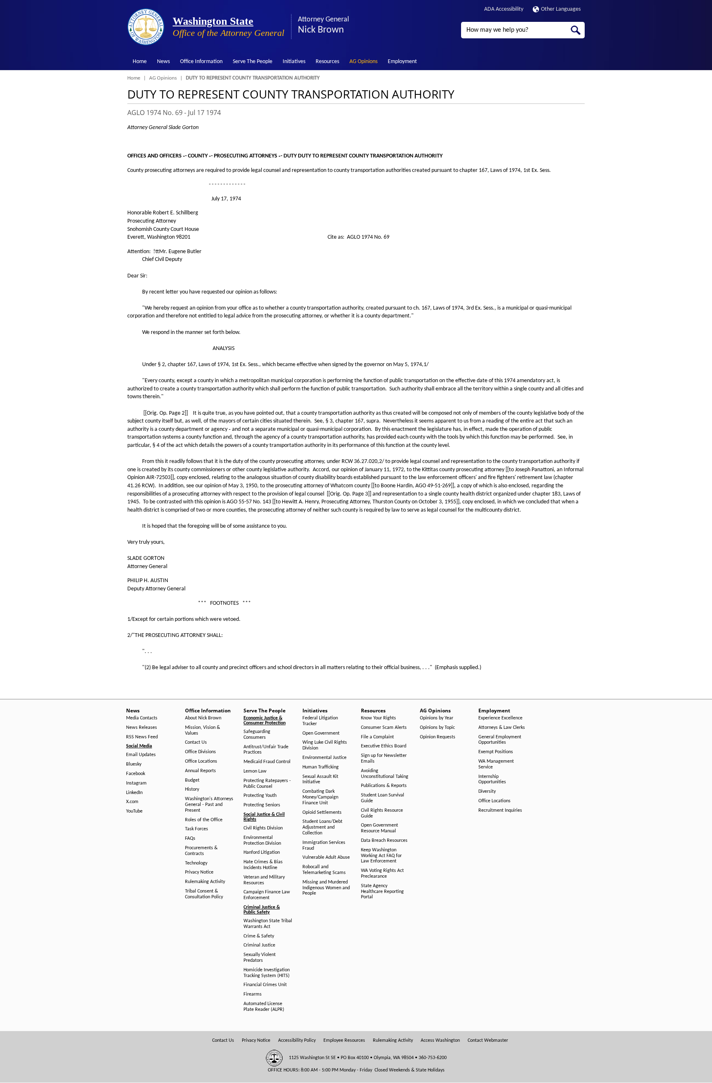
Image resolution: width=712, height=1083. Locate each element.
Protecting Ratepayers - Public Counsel (267, 783)
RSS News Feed (142, 737)
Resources (327, 62)
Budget (192, 780)
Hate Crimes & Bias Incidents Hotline (263, 865)
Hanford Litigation (262, 852)
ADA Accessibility (503, 9)
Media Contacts (141, 718)
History (192, 789)
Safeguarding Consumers (257, 734)
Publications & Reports (384, 785)
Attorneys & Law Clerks (501, 727)
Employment (402, 62)
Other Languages (561, 9)
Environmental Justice (324, 757)
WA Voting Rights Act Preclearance (382, 873)
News (163, 62)
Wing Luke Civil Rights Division (324, 745)
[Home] (145, 26)
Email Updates (141, 754)
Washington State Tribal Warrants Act (268, 924)
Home (140, 62)
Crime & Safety (259, 936)
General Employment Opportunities (499, 740)
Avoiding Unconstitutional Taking (384, 773)
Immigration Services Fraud (323, 845)
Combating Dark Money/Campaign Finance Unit (320, 797)
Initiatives (294, 62)
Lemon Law (255, 771)
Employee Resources (344, 1040)
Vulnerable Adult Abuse (326, 857)
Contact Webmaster (488, 1040)
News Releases (141, 727)
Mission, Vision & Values (202, 730)
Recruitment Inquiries (500, 810)
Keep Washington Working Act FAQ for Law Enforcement (381, 856)
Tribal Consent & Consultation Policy (204, 894)
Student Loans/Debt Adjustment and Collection (322, 827)
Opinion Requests (437, 737)
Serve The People (252, 62)
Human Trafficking (320, 767)
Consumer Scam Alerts (384, 727)
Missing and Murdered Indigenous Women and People (326, 888)
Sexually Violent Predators (260, 957)
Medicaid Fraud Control (267, 761)
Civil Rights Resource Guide (382, 813)
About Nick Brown (203, 718)
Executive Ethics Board (383, 746)
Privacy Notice (199, 872)
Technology (196, 863)
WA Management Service (496, 764)
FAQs (190, 838)
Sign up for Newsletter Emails (384, 758)
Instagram (136, 783)
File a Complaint (377, 737)
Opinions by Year (436, 718)
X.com (132, 801)
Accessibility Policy (297, 1040)
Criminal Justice (259, 945)
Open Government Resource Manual (379, 828)
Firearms (253, 994)
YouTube (134, 811)
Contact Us (196, 742)
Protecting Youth (260, 795)
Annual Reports (200, 770)
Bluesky (133, 764)
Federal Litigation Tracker (320, 721)
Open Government (321, 733)
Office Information (201, 62)
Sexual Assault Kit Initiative (320, 779)
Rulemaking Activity (205, 881)
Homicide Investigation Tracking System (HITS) (267, 973)
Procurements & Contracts (201, 851)
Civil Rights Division (263, 828)
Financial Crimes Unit (265, 984)
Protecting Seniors (262, 805)
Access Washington (440, 1040)
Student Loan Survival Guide (382, 798)
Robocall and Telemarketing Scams (324, 870)
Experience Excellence (500, 718)
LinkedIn (134, 792)
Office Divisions (200, 751)
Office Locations (201, 761)
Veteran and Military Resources (264, 880)
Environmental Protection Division (262, 840)
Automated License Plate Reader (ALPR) (264, 1006)
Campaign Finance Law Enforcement (267, 895)
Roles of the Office (203, 820)
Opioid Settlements (322, 812)
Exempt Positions (495, 751)
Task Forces (196, 829)
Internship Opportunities (492, 779)
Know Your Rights (378, 718)
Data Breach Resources (384, 840)
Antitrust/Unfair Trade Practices (266, 750)
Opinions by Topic (437, 727)
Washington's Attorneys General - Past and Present (209, 804)
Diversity (487, 791)
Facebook (135, 773)
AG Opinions (363, 62)
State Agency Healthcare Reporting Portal (382, 891)
